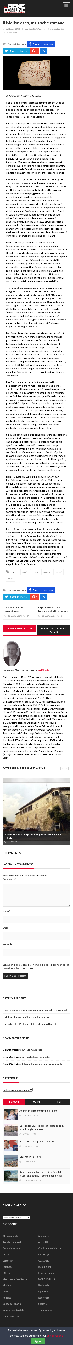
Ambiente (43, 1236)
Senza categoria (12, 1303)
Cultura (7, 1254)
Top (59, 1102)
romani (46, 572)
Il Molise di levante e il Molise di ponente (26, 1017)
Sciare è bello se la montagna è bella (41, 1064)
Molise (25, 572)
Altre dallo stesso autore (53, 630)
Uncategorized (11, 1316)
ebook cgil (44, 1254)
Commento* (9, 879)
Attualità (43, 1242)
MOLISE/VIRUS (46, 1279)
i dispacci (8, 1266)
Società (42, 1303)
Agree (37, 1341)
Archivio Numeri (12, 1242)
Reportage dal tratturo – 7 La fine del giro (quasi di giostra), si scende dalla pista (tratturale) (42, 1176)
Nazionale (43, 1285)
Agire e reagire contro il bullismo (38, 1110)
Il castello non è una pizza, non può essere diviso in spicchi (32, 836)
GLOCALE (43, 1260)
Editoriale (8, 1260)
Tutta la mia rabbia (31, 1049)
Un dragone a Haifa (30, 1156)
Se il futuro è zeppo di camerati (37, 1141)
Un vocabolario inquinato (35, 1057)
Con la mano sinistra (49, 1248)
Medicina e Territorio (15, 1279)
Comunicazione (11, 1248)
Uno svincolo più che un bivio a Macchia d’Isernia (30, 1024)
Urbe (10, 578)
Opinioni (43, 1291)
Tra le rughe (45, 1310)
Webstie (7, 944)
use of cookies (55, 1335)
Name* (6, 911)
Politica (7, 1297)
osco (36, 572)
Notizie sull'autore (19, 628)
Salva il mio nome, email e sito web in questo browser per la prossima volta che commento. (36, 966)
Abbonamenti (10, 1236)
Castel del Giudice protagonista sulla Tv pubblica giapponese (41, 1127)
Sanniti (58, 572)
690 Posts (43, 670)
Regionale (43, 1297)
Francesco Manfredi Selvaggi (51, 28)
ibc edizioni (44, 1266)
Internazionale (46, 1273)
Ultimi (36, 1102)
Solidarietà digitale (13, 1310)
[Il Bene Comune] (20, 8)
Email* (6, 927)
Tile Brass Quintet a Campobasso (15, 609)
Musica (7, 1285)
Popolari (14, 1102)
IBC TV (6, 1273)
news (6, 1291)
